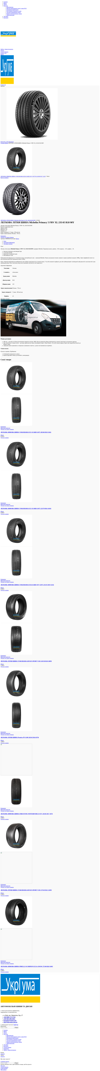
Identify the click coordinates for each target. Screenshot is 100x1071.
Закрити (3, 1053)
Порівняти (6, 1048)
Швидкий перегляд (5, 428)
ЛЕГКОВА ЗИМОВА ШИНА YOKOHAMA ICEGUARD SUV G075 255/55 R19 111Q (27, 585)
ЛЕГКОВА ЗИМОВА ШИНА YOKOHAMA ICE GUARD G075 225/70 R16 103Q (26, 508)
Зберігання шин (10, 15)
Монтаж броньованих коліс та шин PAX (16, 8)
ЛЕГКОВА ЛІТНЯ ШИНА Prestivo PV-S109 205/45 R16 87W (20, 737)
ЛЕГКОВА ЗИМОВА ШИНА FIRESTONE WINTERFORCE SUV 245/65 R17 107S (27, 814)
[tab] (51, 241)
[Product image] (16, 425)
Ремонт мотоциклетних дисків (14, 13)
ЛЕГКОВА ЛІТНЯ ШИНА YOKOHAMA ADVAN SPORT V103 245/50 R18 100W (26, 661)
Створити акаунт (5, 1061)
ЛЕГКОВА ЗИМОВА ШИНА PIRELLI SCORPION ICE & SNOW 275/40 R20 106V (27, 966)
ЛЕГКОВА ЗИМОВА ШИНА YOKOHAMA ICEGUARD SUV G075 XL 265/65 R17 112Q (23, 176)
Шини (6, 143)
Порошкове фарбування (12, 9)
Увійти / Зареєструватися (10, 1050)
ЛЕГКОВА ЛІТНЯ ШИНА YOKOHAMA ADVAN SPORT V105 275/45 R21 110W (26, 890)
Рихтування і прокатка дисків (13, 11)
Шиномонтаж (9, 7)
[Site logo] (8, 47)
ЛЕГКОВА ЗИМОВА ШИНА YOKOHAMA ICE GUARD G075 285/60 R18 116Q (26, 432)
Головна (3, 143)
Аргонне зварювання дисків (13, 12)
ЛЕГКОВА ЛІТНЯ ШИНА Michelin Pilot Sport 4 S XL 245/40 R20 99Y (18, 220)
